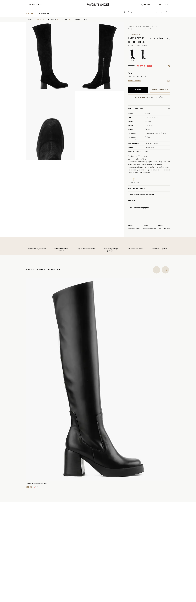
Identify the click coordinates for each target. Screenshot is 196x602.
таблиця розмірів (134, 80)
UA (160, 5)
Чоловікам (44, 13)
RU (166, 5)
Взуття (38, 19)
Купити (138, 89)
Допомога (145, 5)
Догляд (65, 19)
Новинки (29, 19)
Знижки (77, 19)
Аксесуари (52, 19)
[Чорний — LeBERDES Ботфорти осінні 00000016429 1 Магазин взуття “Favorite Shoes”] (143, 54)
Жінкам (29, 13)
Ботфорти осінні (151, 117)
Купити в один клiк (160, 89)
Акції (85, 19)
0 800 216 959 (32, 5)
